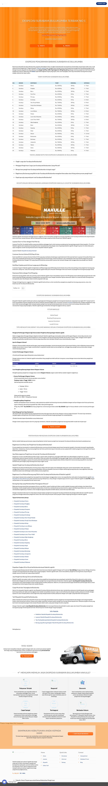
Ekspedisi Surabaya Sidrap (21, 523)
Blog (52, 3)
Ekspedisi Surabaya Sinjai (21, 545)
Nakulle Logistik (41, 68)
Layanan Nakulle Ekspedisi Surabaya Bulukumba (48, 617)
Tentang (58, 3)
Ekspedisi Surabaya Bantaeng (22, 551)
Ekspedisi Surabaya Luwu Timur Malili (24, 534)
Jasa (46, 3)
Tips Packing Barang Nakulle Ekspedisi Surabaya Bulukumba (51, 620)
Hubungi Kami (83, 756)
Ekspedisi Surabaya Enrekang (22, 515)
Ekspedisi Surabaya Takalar (21, 556)
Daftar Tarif (46, 765)
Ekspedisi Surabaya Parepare (22, 509)
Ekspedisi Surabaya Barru (21, 506)
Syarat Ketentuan (71, 3)
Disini (33, 71)
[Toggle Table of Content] (22, 288)
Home (30, 3)
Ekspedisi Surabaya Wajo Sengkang (23, 537)
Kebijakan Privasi (84, 759)
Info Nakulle (54, 611)
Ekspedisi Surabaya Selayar (21, 548)
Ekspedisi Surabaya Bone (21, 540)
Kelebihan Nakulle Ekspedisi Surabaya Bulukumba (49, 614)
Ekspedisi (38, 3)
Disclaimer (64, 756)
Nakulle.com (45, 784)
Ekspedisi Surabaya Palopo (21, 528)
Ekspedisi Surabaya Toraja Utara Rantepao (25, 520)
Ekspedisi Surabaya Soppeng (22, 542)
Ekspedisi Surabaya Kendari (29, 250)
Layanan (45, 759)
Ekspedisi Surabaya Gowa (21, 559)
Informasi (64, 759)
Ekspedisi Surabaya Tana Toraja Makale (24, 517)
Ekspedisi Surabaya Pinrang (21, 512)
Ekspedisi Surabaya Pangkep (22, 504)
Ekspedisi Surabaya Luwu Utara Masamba (25, 531)
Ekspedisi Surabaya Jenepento (22, 554)
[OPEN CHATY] (4, 782)
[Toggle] (14, 161)
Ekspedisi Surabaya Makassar (22, 562)
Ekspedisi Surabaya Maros (21, 501)
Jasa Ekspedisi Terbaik (54, 784)
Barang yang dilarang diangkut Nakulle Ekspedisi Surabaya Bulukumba (54, 622)
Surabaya (70, 302)
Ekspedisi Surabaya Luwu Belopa (23, 526)
